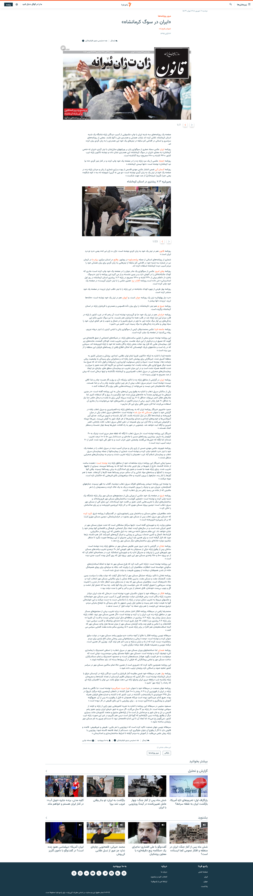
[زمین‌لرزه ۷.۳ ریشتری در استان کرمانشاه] (126, 211)
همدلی (161, 650)
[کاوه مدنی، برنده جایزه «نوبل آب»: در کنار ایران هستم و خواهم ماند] (64, 786)
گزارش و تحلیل (198, 771)
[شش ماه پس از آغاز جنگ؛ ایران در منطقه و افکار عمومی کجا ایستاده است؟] (188, 833)
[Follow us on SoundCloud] (86, 873)
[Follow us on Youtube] (92, 873)
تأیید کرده (87, 513)
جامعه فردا (159, 329)
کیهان (125, 297)
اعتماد (161, 161)
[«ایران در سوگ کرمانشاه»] (126, 82)
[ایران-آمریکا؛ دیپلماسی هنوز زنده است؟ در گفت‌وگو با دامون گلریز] (64, 833)
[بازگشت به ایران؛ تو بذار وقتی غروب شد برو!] (106, 786)
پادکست (204, 886)
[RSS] (117, 873)
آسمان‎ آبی (159, 169)
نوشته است (102, 463)
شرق (162, 495)
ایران (162, 149)
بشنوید (203, 818)
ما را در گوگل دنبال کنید (32, 4)
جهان (206, 881)
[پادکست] (17, 5)
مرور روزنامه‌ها (164, 16)
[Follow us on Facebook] (111, 873)
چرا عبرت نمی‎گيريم (120, 688)
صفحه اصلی (203, 872)
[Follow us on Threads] (73, 873)
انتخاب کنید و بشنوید (159, 876)
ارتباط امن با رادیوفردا (159, 881)
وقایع (116, 259)
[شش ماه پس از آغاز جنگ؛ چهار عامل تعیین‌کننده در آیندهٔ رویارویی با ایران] (147, 786)
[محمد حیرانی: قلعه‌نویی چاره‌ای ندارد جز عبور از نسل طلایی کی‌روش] (106, 833)
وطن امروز (159, 271)
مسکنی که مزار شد (142, 412)
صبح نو (161, 306)
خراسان (161, 314)
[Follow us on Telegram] (105, 873)
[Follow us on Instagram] (80, 873)
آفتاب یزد (136, 280)
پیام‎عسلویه (133, 259)
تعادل (161, 546)
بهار (162, 673)
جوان (138, 297)
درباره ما (164, 872)
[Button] (114, 40)
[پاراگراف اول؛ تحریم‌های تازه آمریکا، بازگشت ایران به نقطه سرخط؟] (188, 786)
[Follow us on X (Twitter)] (98, 873)
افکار (162, 593)
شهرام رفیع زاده (165, 28)
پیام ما (95, 259)
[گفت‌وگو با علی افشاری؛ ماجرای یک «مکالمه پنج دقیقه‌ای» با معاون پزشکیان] (147, 833)
